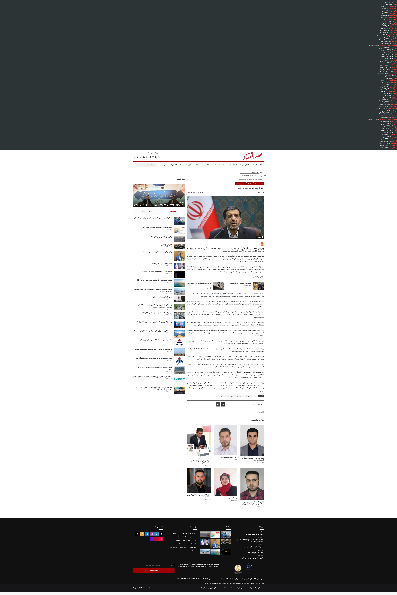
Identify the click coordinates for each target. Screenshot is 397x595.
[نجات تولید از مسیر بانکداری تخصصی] (179, 266)
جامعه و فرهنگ (259, 184)
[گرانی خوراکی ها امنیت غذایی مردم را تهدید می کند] (179, 256)
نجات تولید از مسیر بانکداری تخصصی (161, 263)
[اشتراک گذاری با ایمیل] (223, 404)
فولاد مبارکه (177, 544)
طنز (183, 544)
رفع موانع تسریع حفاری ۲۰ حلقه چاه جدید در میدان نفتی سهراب (153, 349)
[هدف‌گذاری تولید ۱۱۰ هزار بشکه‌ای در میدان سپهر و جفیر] (179, 343)
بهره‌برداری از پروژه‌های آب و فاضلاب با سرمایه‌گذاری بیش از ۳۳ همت (154, 368)
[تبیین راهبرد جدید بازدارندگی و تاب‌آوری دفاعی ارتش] (179, 315)
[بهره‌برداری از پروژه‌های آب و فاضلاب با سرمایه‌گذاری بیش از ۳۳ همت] (179, 370)
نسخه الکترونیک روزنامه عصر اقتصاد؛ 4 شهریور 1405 (157, 227)
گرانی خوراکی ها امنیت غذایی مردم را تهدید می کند (157, 252)
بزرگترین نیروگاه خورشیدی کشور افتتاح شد (160, 237)
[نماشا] (137, 157)
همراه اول (193, 551)
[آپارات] (140, 157)
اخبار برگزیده (193, 533)
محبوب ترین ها (147, 211)
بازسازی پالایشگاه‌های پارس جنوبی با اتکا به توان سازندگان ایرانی (153, 358)
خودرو (194, 540)
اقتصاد (255, 165)
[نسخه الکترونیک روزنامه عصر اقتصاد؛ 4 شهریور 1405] (179, 230)
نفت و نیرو (206, 165)
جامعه (197, 165)
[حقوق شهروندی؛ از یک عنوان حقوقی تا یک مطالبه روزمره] (252, 440)
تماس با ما (164, 165)
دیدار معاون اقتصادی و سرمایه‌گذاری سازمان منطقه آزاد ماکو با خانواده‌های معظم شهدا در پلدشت (154, 306)
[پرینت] (218, 404)
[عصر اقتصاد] (252, 156)
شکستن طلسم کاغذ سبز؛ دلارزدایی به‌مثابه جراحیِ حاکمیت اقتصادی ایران (253, 503)
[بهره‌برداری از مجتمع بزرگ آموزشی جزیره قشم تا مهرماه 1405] (179, 283)
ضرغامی (249, 396)
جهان (169, 537)
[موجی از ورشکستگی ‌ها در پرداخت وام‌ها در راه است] (218, 286)
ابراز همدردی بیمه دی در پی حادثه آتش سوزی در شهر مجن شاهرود (152, 376)
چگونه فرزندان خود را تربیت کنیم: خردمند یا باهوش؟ (201, 462)
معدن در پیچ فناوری (166, 245)
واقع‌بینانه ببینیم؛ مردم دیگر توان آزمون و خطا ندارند (199, 496)
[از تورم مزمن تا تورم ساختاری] (225, 440)
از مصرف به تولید (232, 498)
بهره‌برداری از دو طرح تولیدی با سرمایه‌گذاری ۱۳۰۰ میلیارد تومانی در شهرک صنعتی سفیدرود (153, 290)
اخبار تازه (173, 211)
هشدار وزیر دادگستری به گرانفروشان (240, 283)
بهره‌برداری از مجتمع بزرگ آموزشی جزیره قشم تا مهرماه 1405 (154, 280)
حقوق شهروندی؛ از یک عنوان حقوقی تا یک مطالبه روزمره (253, 459)
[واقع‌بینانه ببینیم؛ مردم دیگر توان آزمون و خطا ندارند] (199, 480)
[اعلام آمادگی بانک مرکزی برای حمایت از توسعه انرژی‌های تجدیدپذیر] (179, 333)
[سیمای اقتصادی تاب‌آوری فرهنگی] (179, 299)
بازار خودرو (184, 533)
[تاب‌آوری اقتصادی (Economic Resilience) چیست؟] (179, 274)
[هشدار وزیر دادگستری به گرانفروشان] (258, 286)
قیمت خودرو (183, 547)
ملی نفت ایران (173, 547)
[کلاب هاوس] (134, 157)
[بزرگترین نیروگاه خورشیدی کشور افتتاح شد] (179, 239)
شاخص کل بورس (191, 544)
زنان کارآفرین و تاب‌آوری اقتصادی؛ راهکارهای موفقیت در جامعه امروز (152, 218)
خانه (261, 165)
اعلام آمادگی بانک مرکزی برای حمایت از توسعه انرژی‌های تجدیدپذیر (152, 331)
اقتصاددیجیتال (233, 165)
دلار (189, 540)
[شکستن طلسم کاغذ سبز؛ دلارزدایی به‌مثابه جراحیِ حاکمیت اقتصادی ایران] (252, 484)
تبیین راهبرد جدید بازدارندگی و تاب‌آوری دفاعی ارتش (156, 313)
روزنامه (257, 179)
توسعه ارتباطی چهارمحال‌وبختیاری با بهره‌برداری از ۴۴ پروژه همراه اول (153, 323)
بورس (175, 537)
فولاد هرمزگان (192, 547)
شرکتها (189, 165)
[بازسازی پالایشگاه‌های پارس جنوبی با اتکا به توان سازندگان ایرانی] (179, 361)
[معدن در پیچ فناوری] (179, 246)
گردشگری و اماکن (240, 184)
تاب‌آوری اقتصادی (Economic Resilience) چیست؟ (157, 271)
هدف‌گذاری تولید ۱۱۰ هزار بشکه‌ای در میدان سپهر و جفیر (156, 340)
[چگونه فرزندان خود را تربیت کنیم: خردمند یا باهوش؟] (199, 442)
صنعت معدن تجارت (219, 165)
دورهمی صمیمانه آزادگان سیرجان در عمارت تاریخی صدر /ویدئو (161, 204)
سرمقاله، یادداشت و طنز (177, 165)
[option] (159, 195)
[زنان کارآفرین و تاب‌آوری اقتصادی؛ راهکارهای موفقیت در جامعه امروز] (179, 221)
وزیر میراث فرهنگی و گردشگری (228, 396)
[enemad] (248, 574)
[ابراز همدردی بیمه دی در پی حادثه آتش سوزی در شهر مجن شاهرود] (179, 380)
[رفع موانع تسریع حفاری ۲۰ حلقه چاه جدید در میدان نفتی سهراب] (179, 352)
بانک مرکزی (193, 537)
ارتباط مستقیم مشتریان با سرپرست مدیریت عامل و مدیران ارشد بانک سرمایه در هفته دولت (153, 388)
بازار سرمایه (176, 533)
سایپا (184, 540)
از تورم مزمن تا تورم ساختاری (229, 457)
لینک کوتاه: (262, 176)
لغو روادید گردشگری (241, 396)
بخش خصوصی (183, 537)
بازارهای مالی (245, 165)
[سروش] (143, 157)
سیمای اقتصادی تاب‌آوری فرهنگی (162, 297)
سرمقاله (255, 396)
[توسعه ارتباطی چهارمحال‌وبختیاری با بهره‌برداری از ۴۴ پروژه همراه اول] (179, 324)
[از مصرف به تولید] (225, 482)
